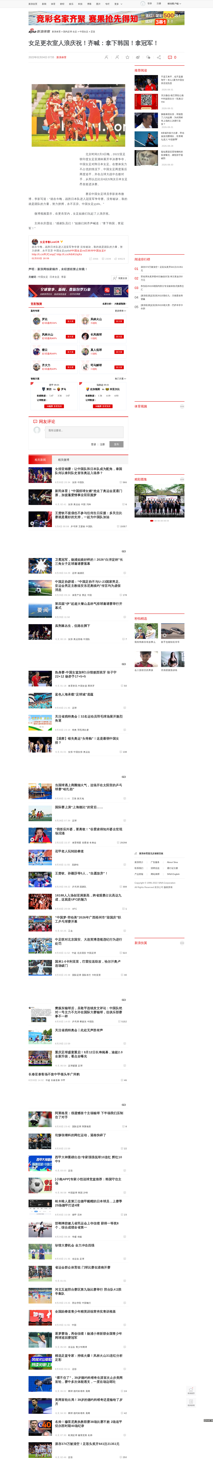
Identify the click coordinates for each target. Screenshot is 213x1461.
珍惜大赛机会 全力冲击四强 (74, 1245)
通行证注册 (172, 868)
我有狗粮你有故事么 (145, 642)
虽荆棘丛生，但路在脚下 (72, 625)
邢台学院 (76, 1303)
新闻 (44, 4)
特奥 (74, 730)
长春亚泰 (55, 1080)
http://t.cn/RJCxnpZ (44, 254)
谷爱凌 (85, 842)
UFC (74, 909)
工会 (70, 931)
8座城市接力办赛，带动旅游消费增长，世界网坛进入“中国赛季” (172, 136)
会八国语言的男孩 (144, 670)
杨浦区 (80, 573)
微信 (148, 57)
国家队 (83, 886)
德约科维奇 (79, 1391)
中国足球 (91, 953)
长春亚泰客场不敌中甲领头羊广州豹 (54, 1074)
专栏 (107, 4)
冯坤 (88, 504)
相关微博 (63, 459)
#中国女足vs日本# (81, 250)
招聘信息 (155, 868)
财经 (62, 4)
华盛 (74, 1236)
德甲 (74, 1214)
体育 (53, 4)
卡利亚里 (96, 975)
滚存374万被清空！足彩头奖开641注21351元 (87, 1444)
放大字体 (117, 57)
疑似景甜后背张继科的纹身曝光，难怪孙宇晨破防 (172, 155)
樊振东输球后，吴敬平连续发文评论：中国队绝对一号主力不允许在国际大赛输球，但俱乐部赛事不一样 (88, 1012)
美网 (88, 1391)
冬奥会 (93, 842)
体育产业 (76, 595)
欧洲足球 (72, 1435)
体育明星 (76, 842)
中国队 (80, 482)
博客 (89, 4)
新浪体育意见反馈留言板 (151, 853)
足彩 (70, 1170)
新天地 (80, 798)
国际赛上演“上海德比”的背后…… (79, 807)
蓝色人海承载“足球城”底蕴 (74, 694)
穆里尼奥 (82, 1435)
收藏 (127, 57)
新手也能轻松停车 (170, 642)
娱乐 (71, 4)
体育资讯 (72, 686)
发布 (116, 444)
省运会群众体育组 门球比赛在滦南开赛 (82, 1267)
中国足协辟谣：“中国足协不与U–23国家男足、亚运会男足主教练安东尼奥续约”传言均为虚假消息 (88, 585)
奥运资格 (77, 639)
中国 (83, 504)
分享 (158, 57)
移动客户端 (173, 3)
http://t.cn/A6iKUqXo (69, 254)
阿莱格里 (86, 1126)
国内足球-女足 (70, 31)
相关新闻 (40, 459)
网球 (70, 1391)
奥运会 (76, 504)
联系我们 (139, 868)
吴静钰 (75, 864)
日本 (79, 1214)
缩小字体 (106, 57)
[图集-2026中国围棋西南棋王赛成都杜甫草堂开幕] (159, 485)
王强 (74, 798)
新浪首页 (33, 4)
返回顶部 (191, 1415)
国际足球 (76, 975)
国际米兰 (86, 975)
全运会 (75, 1259)
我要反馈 (122, 278)
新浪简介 (139, 862)
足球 (74, 573)
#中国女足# (99, 250)
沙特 (85, 1192)
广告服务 (155, 862)
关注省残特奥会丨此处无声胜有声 (79, 1030)
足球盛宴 (72, 1065)
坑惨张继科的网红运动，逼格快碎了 (80, 1135)
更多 (116, 4)
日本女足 (55, 277)
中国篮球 (72, 1192)
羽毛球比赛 (83, 730)
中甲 (63, 1080)
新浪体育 (56, 31)
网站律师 (155, 874)
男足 (84, 595)
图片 (98, 4)
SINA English (173, 874)
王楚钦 (81, 526)
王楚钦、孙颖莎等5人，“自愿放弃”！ (81, 873)
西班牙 (91, 686)
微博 (138, 57)
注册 (159, 3)
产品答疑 (139, 874)
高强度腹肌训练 (169, 670)
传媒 (79, 1236)
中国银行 (86, 1303)
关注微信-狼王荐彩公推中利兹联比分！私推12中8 (172, 98)
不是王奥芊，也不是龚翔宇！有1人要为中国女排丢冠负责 (172, 79)
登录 (93, 444)
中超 (74, 953)
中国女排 (77, 752)
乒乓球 (74, 526)
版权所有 (168, 887)
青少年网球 (81, 1347)
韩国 (80, 1192)
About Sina (172, 862)
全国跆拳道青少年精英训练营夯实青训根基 (85, 1311)
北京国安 (81, 953)
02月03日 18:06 (40, 258)
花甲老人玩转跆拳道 (69, 851)
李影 (63, 277)
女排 (74, 482)
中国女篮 (82, 686)
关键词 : (33, 277)
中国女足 (84, 31)
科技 (80, 4)
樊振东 (83, 1021)
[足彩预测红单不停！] (106, 13)
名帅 (90, 1435)
